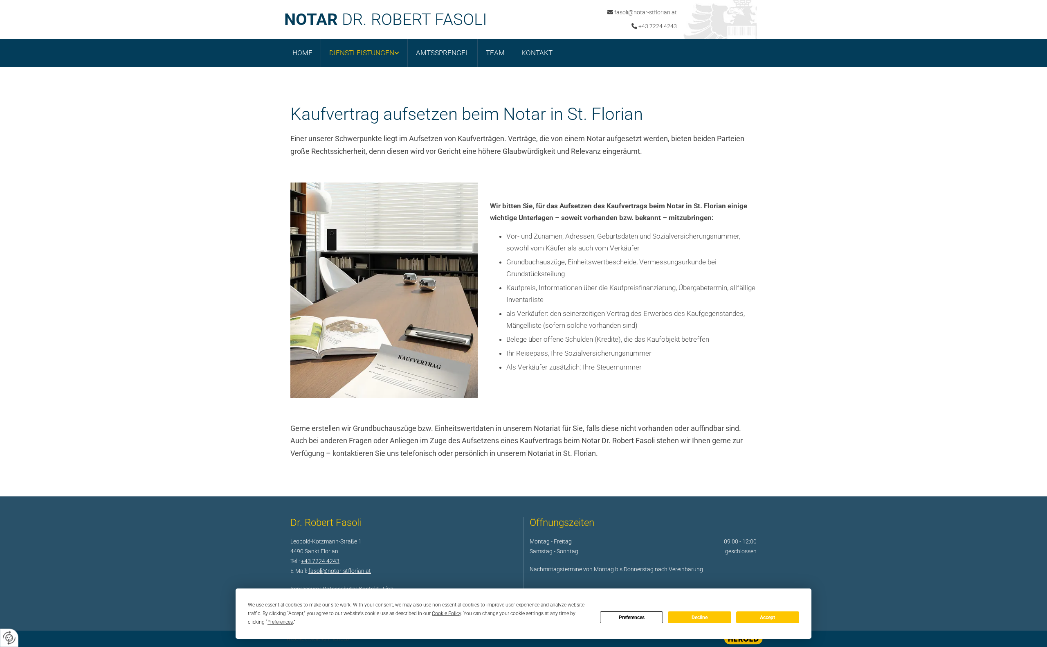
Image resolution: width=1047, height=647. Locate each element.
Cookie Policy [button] (446, 613)
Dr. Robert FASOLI (385, 19)
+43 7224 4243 (657, 26)
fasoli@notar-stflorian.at (645, 12)
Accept (767, 617)
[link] (364, 53)
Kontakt (537, 53)
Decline (700, 617)
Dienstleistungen (361, 53)
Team (495, 53)
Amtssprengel (442, 53)
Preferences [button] (280, 622)
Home (302, 53)
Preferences (632, 617)
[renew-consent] (9, 638)
